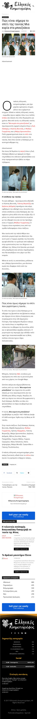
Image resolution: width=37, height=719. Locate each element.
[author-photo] (18, 497)
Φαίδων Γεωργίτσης (21, 223)
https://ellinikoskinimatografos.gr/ (18, 503)
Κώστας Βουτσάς (17, 129)
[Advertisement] (18, 81)
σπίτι (27, 134)
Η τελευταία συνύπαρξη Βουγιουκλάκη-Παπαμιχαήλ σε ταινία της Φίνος (16, 529)
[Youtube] (25, 633)
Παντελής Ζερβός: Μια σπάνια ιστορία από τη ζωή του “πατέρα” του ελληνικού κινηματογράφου (14, 679)
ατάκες (4, 118)
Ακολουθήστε (29, 666)
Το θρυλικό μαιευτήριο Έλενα (16, 555)
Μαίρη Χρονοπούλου (23, 131)
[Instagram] (15, 633)
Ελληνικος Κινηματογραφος (12, 31)
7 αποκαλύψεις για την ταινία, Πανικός (9, 486)
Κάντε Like (31, 662)
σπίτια (28, 455)
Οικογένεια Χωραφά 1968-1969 (28, 486)
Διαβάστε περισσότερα (21, 549)
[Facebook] (11, 633)
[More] (28, 473)
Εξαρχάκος (21, 431)
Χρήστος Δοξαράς (8, 206)
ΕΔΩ (18, 374)
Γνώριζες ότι (13, 464)
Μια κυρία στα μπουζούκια (19, 123)
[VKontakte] (22, 633)
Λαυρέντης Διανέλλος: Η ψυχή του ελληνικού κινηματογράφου (12, 689)
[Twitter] (18, 633)
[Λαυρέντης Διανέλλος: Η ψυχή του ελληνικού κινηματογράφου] (31, 690)
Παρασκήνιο (5, 14)
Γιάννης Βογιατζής (24, 203)
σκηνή (22, 151)
